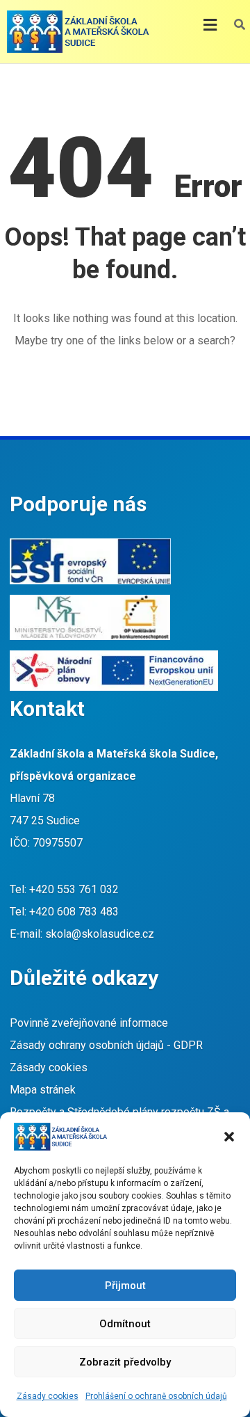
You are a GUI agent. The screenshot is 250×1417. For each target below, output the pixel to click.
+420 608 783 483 (74, 911)
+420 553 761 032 (74, 889)
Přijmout (125, 1285)
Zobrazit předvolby (125, 1362)
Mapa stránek (43, 1089)
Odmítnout (125, 1324)
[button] (229, 1137)
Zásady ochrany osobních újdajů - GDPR (106, 1045)
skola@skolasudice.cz (99, 933)
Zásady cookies (47, 1396)
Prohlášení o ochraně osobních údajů (156, 1396)
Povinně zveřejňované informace (89, 1023)
